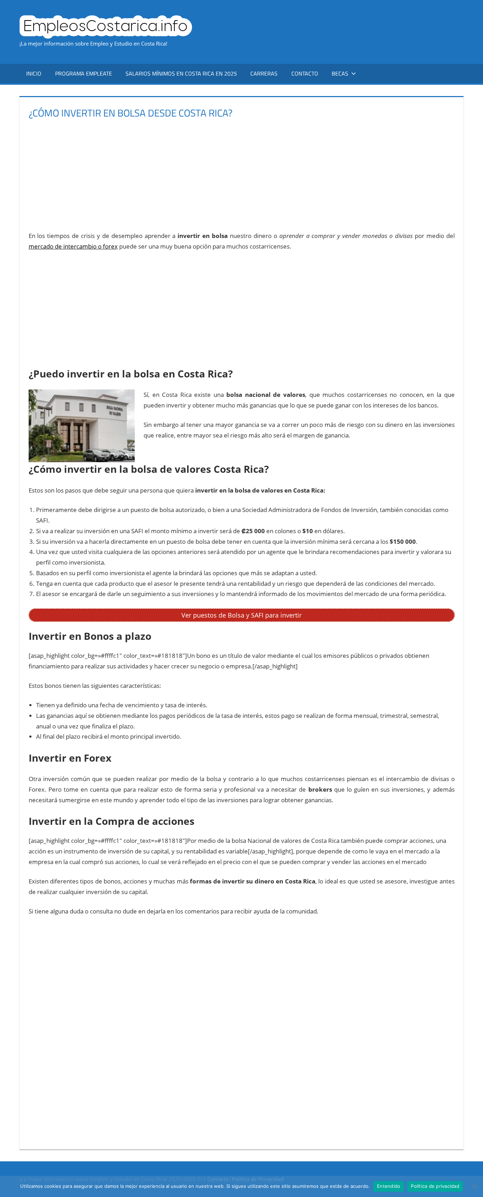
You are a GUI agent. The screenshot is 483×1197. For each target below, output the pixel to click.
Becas (340, 73)
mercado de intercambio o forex (73, 246)
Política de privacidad (435, 1186)
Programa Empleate (83, 73)
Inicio (33, 73)
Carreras (264, 73)
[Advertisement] (241, 172)
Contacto (304, 73)
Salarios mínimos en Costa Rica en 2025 (181, 73)
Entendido (388, 1186)
